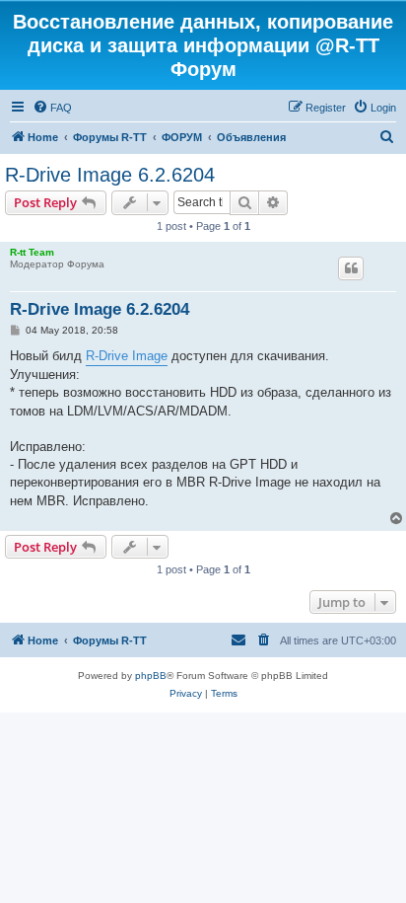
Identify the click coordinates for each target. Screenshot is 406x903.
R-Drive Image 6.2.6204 (110, 175)
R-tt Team (32, 252)
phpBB (151, 675)
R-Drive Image (127, 355)
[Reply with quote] (351, 268)
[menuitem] (52, 107)
